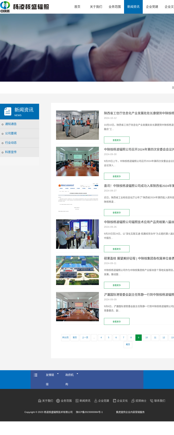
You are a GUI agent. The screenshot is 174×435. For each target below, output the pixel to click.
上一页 (85, 337)
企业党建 (152, 7)
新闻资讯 (133, 7)
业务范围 (115, 7)
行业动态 (11, 142)
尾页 (128, 344)
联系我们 (159, 400)
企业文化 (122, 400)
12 (164, 337)
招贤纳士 (141, 400)
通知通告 (11, 124)
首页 (77, 7)
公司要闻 (11, 133)
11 (155, 337)
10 (146, 337)
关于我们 (96, 7)
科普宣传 (11, 152)
